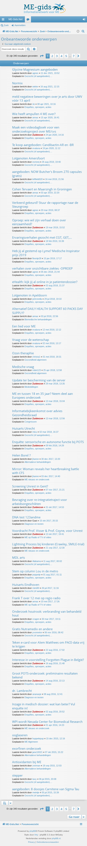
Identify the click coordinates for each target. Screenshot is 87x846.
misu (34, 432)
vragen (35, 619)
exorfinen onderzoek (26, 748)
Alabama (36, 561)
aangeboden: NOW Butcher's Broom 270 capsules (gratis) (47, 174)
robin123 (36, 370)
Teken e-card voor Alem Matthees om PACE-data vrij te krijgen (48, 644)
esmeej (35, 162)
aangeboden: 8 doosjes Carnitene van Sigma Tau (45, 789)
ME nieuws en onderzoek (36, 479)
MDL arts (18, 557)
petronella (37, 299)
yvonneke (37, 632)
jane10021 (37, 752)
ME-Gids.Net (15, 19)
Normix (17, 83)
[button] (42, 56)
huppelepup (38, 738)
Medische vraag (23, 367)
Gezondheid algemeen (35, 360)
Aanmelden (20, 25)
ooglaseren (20, 735)
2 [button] (52, 56)
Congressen (30, 421)
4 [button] (61, 56)
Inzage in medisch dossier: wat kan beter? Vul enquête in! (43, 706)
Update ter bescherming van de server (38, 380)
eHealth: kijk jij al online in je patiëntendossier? (44, 282)
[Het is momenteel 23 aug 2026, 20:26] (78, 31)
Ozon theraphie (23, 353)
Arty (36, 835)
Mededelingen (31, 387)
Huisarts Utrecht (23, 428)
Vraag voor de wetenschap (30, 340)
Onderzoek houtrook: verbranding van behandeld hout (46, 613)
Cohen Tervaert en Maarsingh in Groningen (42, 189)
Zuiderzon (37, 135)
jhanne (35, 459)
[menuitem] (83, 31)
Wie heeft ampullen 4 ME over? (33, 114)
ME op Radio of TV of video (37, 537)
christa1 (36, 357)
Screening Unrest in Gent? (30, 486)
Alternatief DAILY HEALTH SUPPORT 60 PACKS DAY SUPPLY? (47, 311)
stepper (17, 775)
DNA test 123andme (26, 517)
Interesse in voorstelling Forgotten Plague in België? (48, 660)
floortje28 (36, 258)
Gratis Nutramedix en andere (32, 629)
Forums (29, 20)
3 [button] (57, 56)
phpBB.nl (56, 838)
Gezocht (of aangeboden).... (38, 76)
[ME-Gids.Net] (43, 8)
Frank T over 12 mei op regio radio (36, 598)
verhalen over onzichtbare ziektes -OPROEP (42, 268)
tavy (34, 779)
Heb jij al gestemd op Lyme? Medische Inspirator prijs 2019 (46, 253)
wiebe (35, 86)
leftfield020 (37, 179)
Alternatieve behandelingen (37, 462)
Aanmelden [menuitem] (85, 20)
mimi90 (35, 588)
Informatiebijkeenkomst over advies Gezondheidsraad (37, 413)
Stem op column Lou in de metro (35, 571)
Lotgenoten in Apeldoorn (29, 295)
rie (33, 104)
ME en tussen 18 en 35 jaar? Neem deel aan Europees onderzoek (42, 395)
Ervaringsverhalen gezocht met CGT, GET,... (42, 237)
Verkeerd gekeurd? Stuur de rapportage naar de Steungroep (45, 204)
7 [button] (73, 56)
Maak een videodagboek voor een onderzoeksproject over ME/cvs (35, 129)
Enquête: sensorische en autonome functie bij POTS (48, 442)
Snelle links (4, 20)
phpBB (33, 831)
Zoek (6, 25)
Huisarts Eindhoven (25, 585)
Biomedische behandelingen (38, 319)
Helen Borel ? (21, 455)
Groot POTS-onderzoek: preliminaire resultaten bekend (45, 675)
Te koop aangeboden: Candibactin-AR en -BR (43, 145)
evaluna (36, 148)
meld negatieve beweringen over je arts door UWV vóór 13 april (47, 98)
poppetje (36, 574)
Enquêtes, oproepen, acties (37, 107)
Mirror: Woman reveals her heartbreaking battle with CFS (45, 471)
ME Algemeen (31, 742)
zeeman (36, 765)
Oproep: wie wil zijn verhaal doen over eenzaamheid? (39, 222)
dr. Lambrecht (22, 691)
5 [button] (66, 56)
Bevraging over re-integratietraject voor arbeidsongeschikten (39, 502)
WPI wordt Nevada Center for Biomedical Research (47, 722)
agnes (35, 73)
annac (35, 117)
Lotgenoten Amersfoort (28, 158)
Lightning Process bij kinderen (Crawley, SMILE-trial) (48, 544)
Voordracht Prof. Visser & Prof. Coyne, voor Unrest (47, 531)
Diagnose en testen (34, 524)
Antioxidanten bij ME (26, 762)
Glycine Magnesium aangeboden (35, 69)
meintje (35, 792)
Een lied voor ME (24, 326)
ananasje (36, 694)
